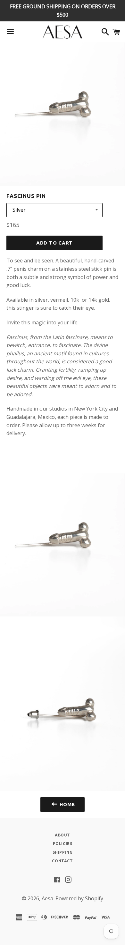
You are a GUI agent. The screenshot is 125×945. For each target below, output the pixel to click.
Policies (62, 844)
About (62, 835)
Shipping (63, 852)
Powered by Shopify (79, 898)
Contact (62, 861)
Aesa (47, 898)
